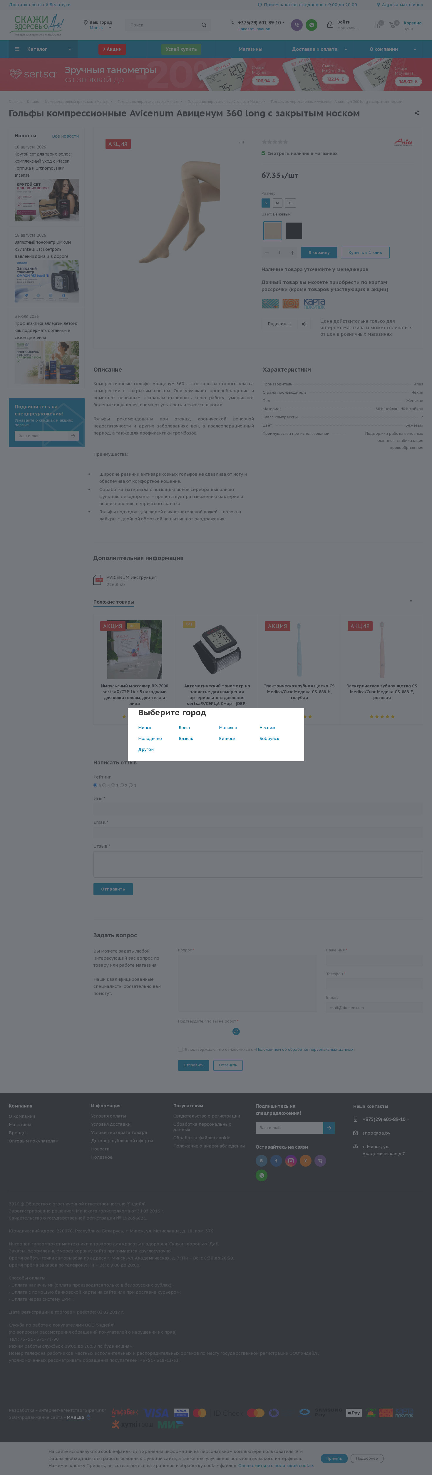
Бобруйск (269, 738)
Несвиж (267, 727)
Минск (144, 727)
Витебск (227, 738)
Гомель (186, 738)
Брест (184, 727)
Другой (146, 749)
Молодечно (150, 738)
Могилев (228, 727)
